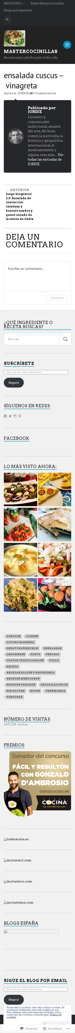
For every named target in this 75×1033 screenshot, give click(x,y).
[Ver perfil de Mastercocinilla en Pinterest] (19, 416)
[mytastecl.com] (17, 860)
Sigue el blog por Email (35, 980)
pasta (35, 654)
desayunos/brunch (22, 648)
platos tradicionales (25, 660)
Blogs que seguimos (18, 10)
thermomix (55, 690)
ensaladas (53, 648)
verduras (15, 697)
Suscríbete (19, 363)
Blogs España (21, 923)
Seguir (13, 383)
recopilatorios (54, 684)
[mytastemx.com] (19, 902)
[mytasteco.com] (18, 881)
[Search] (7, 19)
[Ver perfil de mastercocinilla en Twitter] (10, 416)
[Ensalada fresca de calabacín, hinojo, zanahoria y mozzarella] (54, 560)
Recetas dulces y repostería (31, 672)
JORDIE (23, 93)
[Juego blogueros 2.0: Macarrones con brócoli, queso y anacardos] (20, 595)
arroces (14, 636)
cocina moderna (20, 642)
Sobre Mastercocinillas (47, 3)
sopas (35, 690)
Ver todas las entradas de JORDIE (46, 159)
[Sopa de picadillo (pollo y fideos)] (20, 560)
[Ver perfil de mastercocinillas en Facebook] (5, 416)
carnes (32, 636)
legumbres (16, 654)
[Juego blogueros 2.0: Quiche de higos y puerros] (54, 490)
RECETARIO (13, 3)
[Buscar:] (37, 339)
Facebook (16, 438)
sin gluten (16, 690)
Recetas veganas (21, 684)
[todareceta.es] (16, 839)
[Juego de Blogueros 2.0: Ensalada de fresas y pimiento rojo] (20, 525)
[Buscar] (65, 339)
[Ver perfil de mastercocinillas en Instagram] (15, 416)
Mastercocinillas (31, 51)
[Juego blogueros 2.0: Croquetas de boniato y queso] (54, 595)
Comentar (57, 298)
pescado (52, 654)
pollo (54, 660)
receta (12, 666)
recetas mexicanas (23, 678)
